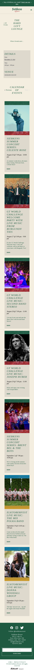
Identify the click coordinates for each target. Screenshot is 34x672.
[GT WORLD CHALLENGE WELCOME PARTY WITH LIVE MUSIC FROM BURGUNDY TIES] (17, 191)
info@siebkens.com (17, 641)
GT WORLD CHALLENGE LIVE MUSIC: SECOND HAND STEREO (16, 301)
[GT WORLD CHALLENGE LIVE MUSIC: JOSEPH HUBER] (17, 348)
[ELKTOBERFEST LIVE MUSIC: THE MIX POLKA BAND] (17, 492)
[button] (31, 10)
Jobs (10, 662)
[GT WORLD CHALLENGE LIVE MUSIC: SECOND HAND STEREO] (17, 275)
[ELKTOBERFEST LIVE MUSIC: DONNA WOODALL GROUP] (17, 564)
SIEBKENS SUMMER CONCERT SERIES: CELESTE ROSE (16, 144)
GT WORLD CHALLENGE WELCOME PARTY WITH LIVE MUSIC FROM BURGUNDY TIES (15, 221)
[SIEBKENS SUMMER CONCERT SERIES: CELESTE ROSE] (17, 118)
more (8, 169)
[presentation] (2, 2)
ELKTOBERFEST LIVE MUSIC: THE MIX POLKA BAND (17, 516)
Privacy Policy (20, 662)
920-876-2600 (17, 643)
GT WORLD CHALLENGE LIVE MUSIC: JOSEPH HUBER (17, 372)
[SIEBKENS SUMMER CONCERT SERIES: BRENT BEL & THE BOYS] (17, 416)
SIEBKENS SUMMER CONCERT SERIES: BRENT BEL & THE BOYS (16, 443)
